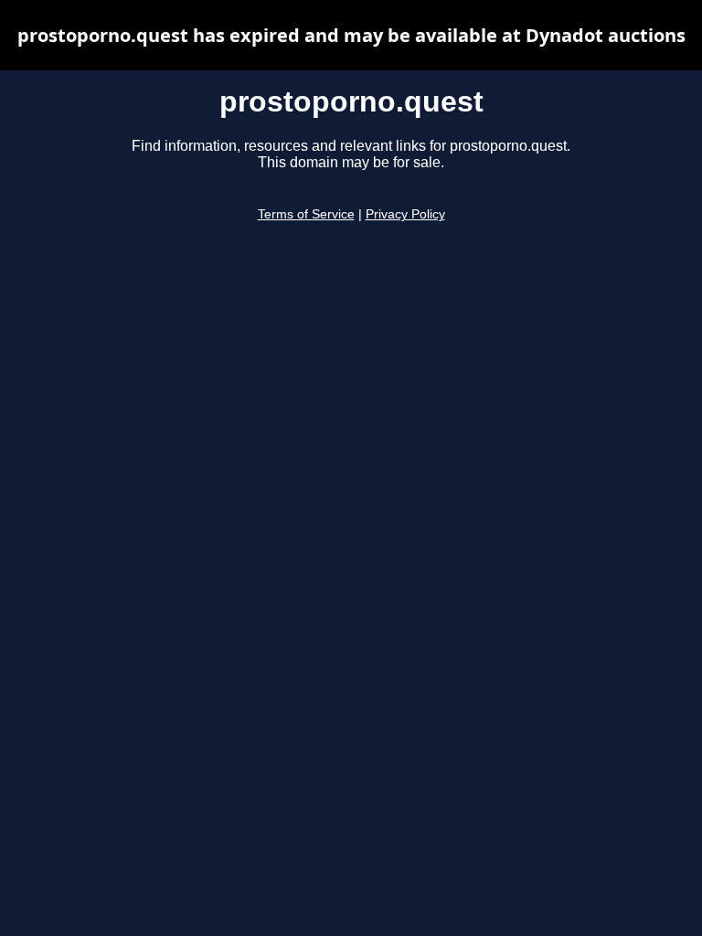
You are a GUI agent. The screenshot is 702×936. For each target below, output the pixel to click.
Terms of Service (306, 214)
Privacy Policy (405, 214)
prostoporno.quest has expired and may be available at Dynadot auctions (351, 35)
